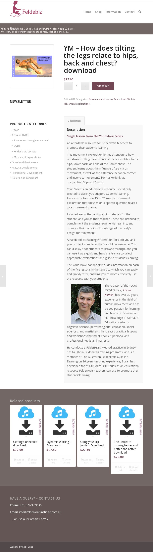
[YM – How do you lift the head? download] (3, 276)
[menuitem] (87, 11)
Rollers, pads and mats (25, 178)
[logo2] (26, 11)
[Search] (139, 11)
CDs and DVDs (20, 135)
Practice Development (24, 167)
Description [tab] (74, 120)
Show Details (33, 461)
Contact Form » (38, 519)
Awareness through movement (31, 140)
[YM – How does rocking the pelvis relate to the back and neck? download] (150, 276)
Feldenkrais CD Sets (25, 151)
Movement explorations (27, 157)
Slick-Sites (27, 546)
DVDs (17, 145)
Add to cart (103, 86)
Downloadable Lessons (25, 162)
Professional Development (27, 172)
